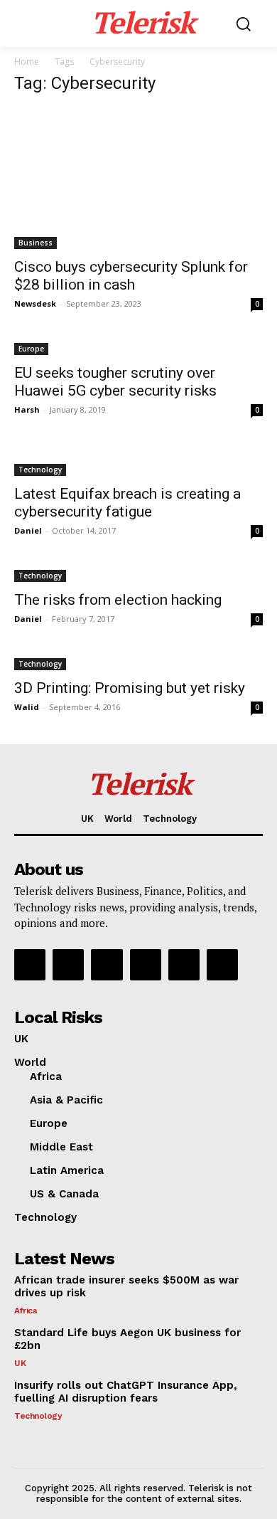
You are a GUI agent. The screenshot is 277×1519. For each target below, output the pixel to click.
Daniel (28, 530)
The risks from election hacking (118, 599)
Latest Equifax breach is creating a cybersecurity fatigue (127, 502)
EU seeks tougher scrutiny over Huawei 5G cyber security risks (115, 381)
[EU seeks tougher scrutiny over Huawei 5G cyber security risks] (138, 347)
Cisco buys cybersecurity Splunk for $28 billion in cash (131, 275)
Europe (31, 349)
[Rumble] (106, 964)
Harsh (27, 409)
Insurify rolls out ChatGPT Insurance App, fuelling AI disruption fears (125, 1391)
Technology (40, 470)
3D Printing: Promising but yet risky (129, 688)
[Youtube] (222, 964)
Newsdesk (35, 303)
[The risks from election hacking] (138, 574)
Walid (26, 707)
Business (35, 243)
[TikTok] (145, 964)
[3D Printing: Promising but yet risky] (138, 662)
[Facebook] (29, 964)
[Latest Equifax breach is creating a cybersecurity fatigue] (138, 461)
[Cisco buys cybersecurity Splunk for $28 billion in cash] (138, 178)
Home (26, 61)
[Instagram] (68, 964)
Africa (25, 1311)
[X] (184, 964)
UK (20, 1363)
